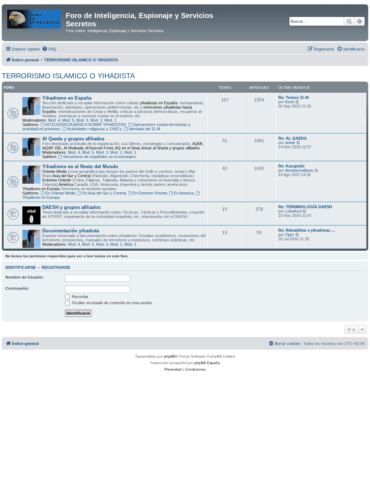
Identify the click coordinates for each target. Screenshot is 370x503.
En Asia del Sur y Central (104, 193)
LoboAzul (293, 211)
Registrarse (56, 267)
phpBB (170, 356)
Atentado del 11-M (144, 129)
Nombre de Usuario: (24, 277)
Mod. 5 (68, 120)
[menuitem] (49, 49)
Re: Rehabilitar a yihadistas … (306, 230)
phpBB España (207, 363)
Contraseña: (17, 288)
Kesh (289, 102)
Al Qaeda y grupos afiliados (73, 138)
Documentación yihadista (70, 230)
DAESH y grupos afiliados (71, 207)
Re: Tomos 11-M (293, 97)
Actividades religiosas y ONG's (94, 129)
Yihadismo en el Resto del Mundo (80, 166)
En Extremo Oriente (150, 193)
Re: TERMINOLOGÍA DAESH (305, 207)
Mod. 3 (82, 120)
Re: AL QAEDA (292, 138)
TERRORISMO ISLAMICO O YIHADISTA (68, 76)
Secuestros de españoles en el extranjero (99, 156)
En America (184, 193)
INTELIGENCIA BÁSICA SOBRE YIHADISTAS (85, 124)
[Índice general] (35, 17)
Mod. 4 (54, 120)
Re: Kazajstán (291, 166)
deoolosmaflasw (299, 170)
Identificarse (20, 267)
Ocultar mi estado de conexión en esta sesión (111, 303)
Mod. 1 (110, 120)
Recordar (80, 296)
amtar (290, 142)
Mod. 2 (96, 120)
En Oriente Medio (60, 193)
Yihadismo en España (66, 98)
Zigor (289, 234)
